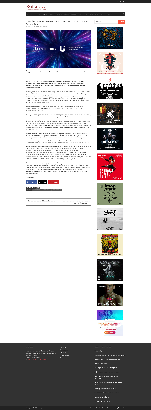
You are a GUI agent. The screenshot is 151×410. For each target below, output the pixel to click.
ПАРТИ (66, 14)
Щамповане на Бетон (101, 397)
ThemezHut (121, 408)
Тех (38, 187)
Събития (109, 14)
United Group (46, 190)
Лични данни (64, 355)
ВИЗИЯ (59, 14)
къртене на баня (114, 359)
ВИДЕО (73, 14)
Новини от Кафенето (41, 26)
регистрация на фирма (102, 382)
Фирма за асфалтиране (102, 401)
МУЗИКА (37, 14)
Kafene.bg (39, 408)
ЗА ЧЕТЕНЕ (89, 14)
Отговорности (65, 358)
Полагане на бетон (100, 393)
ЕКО (96, 14)
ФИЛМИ (29, 14)
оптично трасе (57, 190)
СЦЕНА (45, 14)
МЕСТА (81, 14)
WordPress (102, 408)
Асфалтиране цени (100, 363)
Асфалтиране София (101, 359)
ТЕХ (102, 14)
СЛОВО (52, 14)
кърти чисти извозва (111, 372)
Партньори (64, 350)
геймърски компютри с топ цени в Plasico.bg (109, 355)
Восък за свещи (113, 393)
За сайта (63, 347)
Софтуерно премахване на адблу (105, 389)
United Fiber (36, 190)
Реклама (63, 353)
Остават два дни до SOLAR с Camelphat (41, 201)
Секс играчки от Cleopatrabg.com (105, 368)
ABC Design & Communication (37, 359)
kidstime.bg (98, 351)
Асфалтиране (98, 372)
